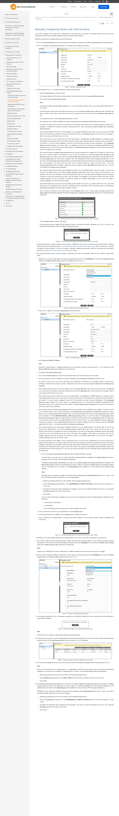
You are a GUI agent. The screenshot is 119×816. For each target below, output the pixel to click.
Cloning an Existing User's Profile (16, 116)
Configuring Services (12, 76)
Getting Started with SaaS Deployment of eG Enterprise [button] (14, 160)
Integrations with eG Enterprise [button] (14, 163)
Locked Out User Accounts (14, 131)
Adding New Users (12, 113)
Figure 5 (45, 310)
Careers (91, 1)
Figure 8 (55, 616)
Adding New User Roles (13, 88)
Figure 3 (102, 224)
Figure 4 (81, 261)
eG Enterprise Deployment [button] (12, 22)
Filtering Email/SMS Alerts (14, 118)
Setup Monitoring (11, 66)
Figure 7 (74, 557)
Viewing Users (11, 123)
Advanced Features (11, 149)
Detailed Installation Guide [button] (12, 39)
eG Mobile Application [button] (12, 166)
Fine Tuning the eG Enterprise (14, 81)
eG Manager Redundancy (13, 171)
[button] (4, 47)
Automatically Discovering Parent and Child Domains (17, 96)
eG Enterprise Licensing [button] (11, 42)
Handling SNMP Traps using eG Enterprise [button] (14, 175)
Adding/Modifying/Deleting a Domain (14, 92)
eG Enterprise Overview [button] (11, 18)
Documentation (77, 1)
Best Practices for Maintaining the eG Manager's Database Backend (15, 197)
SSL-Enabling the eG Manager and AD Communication (16, 109)
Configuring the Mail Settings (15, 146)
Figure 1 (39, 45)
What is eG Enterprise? (11, 14)
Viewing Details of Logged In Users (15, 135)
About (93, 7)
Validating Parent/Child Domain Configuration (16, 105)
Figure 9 (79, 640)
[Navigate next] (112, 24)
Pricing (73, 7)
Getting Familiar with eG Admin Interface (15, 63)
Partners (70, 1)
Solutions (64, 7)
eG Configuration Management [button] (14, 156)
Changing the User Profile (14, 126)
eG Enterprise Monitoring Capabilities (12, 47)
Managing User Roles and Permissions (13, 85)
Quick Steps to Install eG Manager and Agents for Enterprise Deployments (14, 27)
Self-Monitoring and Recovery (14, 189)
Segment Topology (11, 73)
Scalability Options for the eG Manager (14, 185)
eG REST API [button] (9, 200)
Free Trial (103, 7)
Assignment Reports (12, 129)
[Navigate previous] (108, 24)
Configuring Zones (11, 79)
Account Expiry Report (13, 143)
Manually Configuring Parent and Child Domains (16, 100)
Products (52, 7)
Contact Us (98, 1)
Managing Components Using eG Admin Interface (14, 70)
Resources (83, 7)
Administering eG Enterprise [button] (13, 55)
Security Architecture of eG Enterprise (13, 58)
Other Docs (9, 206)
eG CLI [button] (8, 203)
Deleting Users (11, 121)
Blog (85, 1)
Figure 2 (87, 191)
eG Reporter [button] (9, 154)
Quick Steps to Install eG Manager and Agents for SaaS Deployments (14, 34)
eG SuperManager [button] (11, 169)
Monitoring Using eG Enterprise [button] (14, 151)
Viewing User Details (12, 138)
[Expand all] (101, 24)
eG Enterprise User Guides (12, 52)
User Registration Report (14, 141)
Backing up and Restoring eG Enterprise (14, 192)
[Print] (104, 24)
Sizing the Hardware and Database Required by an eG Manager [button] (14, 180)
